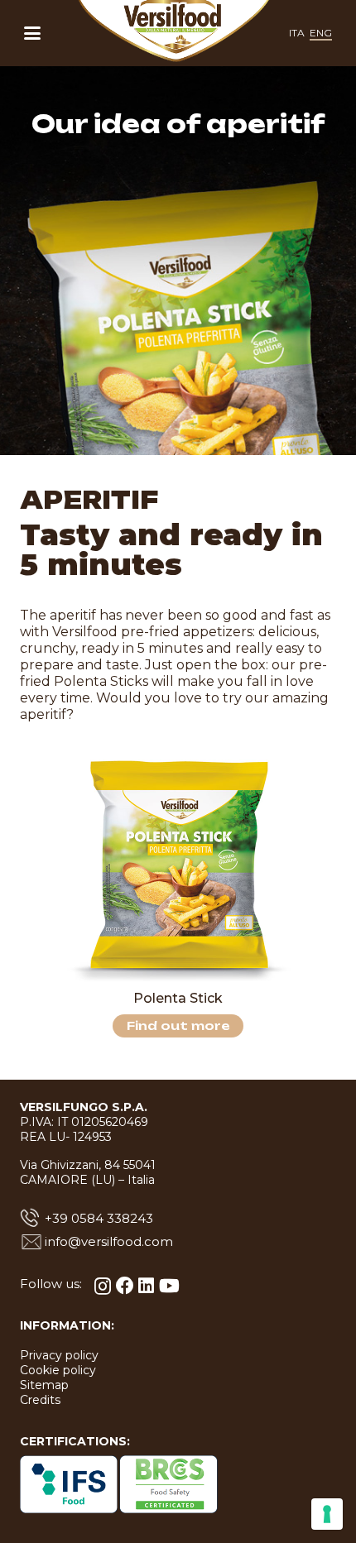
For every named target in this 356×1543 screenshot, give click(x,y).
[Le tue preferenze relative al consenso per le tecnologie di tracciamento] (327, 1514)
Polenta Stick (178, 998)
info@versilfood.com (109, 1241)
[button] (32, 33)
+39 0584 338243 (99, 1218)
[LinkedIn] (146, 1286)
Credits (40, 1399)
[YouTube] (169, 1286)
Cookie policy (58, 1370)
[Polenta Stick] (178, 867)
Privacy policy (59, 1355)
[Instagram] (102, 1286)
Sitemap (44, 1385)
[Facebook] (125, 1286)
